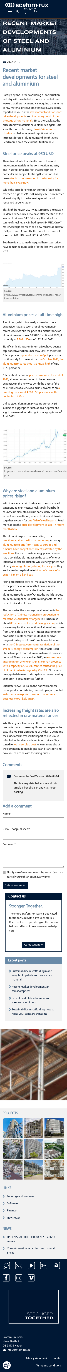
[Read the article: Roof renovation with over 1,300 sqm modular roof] (54, 1148)
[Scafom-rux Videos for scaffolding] (31, 1268)
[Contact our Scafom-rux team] (18, 1268)
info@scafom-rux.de (18, 1350)
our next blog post (25, 744)
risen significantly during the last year (34, 566)
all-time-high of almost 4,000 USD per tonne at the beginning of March (32, 392)
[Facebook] (6, 1280)
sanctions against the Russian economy (26, 540)
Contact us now (33, 944)
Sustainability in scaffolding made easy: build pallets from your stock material (32, 975)
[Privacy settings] (7, 1365)
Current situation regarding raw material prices (31, 1250)
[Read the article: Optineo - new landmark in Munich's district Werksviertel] (13, 1128)
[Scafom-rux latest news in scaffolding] (43, 1268)
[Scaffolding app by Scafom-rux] (56, 1268)
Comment (9, 844)
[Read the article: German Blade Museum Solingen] (33, 1169)
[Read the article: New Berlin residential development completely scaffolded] (13, 1169)
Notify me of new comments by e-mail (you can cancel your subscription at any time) (35, 874)
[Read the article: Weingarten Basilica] (54, 1169)
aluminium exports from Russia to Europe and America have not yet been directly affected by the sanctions (32, 549)
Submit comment (15, 885)
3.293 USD (23, 339)
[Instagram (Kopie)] (18, 1280)
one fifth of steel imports (42, 520)
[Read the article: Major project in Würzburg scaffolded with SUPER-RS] (33, 1128)
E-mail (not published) (16, 829)
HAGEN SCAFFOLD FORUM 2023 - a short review (31, 1239)
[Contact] (6, 1268)
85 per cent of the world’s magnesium (32, 623)
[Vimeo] (31, 1280)
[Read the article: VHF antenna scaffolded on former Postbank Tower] (13, 1148)
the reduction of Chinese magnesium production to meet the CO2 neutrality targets (31, 615)
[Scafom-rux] (26, 5)
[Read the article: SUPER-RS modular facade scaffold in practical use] (54, 1128)
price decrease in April (35, 355)
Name (7, 813)
